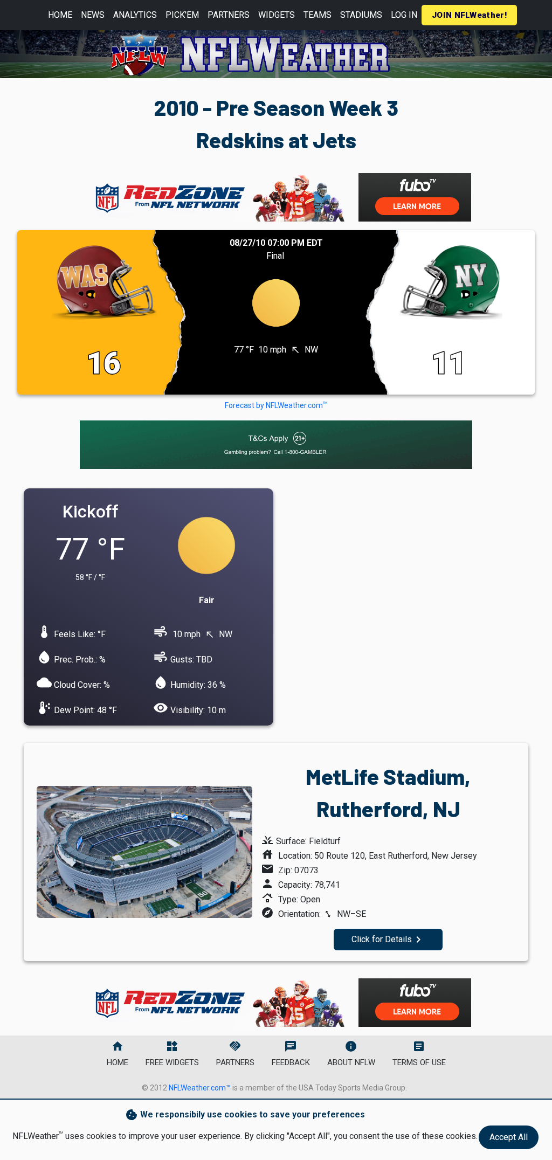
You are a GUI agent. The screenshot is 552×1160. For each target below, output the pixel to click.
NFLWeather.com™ (200, 1087)
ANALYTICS (135, 15)
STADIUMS (361, 15)
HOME (60, 15)
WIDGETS (276, 15)
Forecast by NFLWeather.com (276, 405)
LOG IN (404, 15)
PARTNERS (229, 15)
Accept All (508, 1137)
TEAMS (317, 15)
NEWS (93, 15)
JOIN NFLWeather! (469, 15)
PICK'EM (182, 15)
